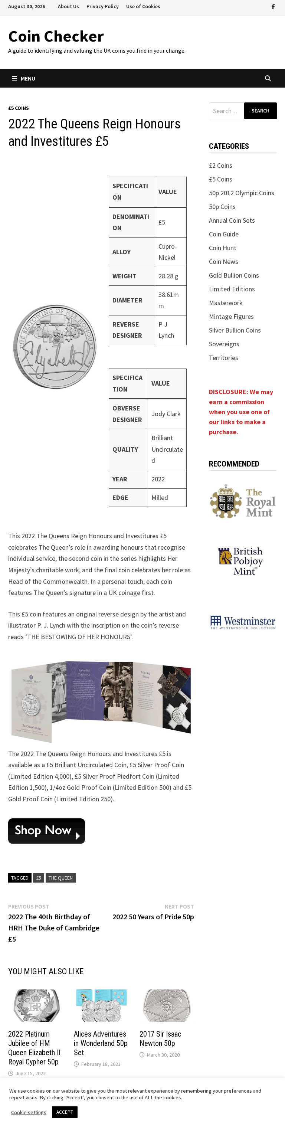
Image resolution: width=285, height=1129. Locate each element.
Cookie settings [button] (28, 1112)
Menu (28, 78)
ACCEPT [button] (64, 1112)
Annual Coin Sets (232, 220)
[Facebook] (273, 6)
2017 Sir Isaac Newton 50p (160, 1039)
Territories (223, 357)
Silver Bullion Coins (235, 330)
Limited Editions (232, 289)
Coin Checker (56, 36)
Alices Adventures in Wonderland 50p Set (101, 1043)
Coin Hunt (222, 247)
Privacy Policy (102, 6)
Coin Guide (224, 234)
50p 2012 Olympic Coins (241, 193)
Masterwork (226, 302)
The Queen (61, 877)
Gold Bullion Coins (234, 275)
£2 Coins (220, 165)
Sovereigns (224, 344)
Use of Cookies (143, 6)
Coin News (223, 261)
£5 (38, 877)
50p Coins (222, 206)
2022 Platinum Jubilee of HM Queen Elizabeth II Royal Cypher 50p (34, 1048)
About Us (68, 6)
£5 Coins (18, 108)
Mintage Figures (231, 316)
